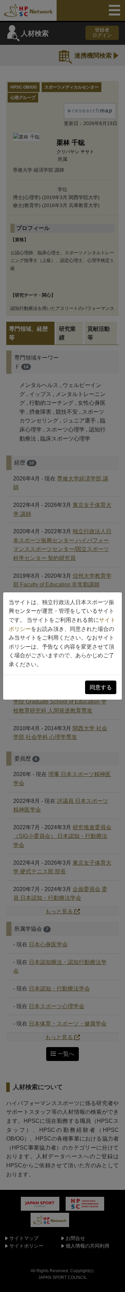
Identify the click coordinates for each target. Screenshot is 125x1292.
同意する (101, 687)
